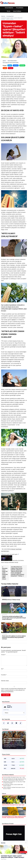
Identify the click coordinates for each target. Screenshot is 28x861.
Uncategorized (9, 16)
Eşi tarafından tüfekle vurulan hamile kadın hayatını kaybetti (13, 785)
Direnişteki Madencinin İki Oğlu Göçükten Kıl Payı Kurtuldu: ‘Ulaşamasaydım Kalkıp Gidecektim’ (14, 779)
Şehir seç (6, 709)
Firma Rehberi (19, 7)
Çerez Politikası (17, 11)
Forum (8, 11)
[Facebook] (4, 723)
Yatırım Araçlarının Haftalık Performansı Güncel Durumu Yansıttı (14, 788)
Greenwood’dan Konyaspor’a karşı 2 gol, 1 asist (14, 777)
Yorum (3, 654)
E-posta (4, 674)
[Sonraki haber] (23, 733)
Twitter (9, 65)
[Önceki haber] (20, 733)
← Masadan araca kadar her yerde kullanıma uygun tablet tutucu (5, 573)
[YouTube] (16, 723)
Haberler (3, 16)
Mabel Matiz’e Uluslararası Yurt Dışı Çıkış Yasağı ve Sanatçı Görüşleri (14, 782)
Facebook (16, 65)
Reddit (5, 68)
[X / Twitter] (8, 723)
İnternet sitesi (5, 680)
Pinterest (10, 68)
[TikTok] (20, 723)
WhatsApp (22, 65)
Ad (2, 668)
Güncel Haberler (9, 7)
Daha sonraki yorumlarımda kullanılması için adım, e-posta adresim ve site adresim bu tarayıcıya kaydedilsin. (13, 690)
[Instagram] (12, 723)
